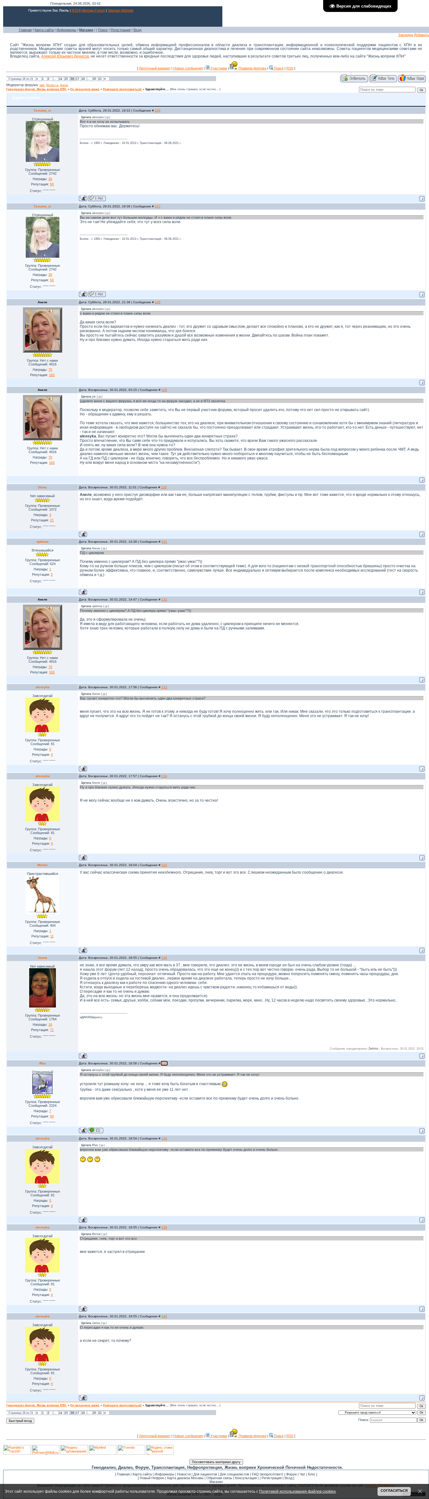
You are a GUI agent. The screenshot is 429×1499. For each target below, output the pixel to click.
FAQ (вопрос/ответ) (267, 1474)
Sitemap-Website (120, 10)
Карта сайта (44, 30)
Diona (42, 487)
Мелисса (52, 85)
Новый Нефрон (152, 1478)
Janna (42, 957)
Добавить (421, 35)
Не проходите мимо (85, 89)
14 (60, 78)
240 (164, 1316)
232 (164, 599)
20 (94, 78)
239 (164, 1227)
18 (83, 78)
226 (157, 110)
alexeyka (42, 687)
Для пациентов (205, 1474)
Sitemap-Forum (93, 10)
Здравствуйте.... (157, 89)
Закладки (405, 35)
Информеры (66, 30)
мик (42, 85)
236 (164, 957)
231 (164, 541)
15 (66, 78)
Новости (184, 1474)
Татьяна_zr (42, 110)
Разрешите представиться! (122, 89)
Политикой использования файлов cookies (297, 1491)
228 (157, 302)
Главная (25, 30)
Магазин (216, 1482)
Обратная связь (219, 1478)
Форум (291, 1474)
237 (164, 1063)
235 (164, 865)
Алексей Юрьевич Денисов (65, 56)
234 (164, 776)
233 (164, 687)
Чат (302, 1474)
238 (164, 1138)
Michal (42, 865)
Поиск (103, 30)
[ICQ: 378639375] (95, 1130)
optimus (42, 541)
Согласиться (394, 1490)
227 (157, 206)
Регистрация (121, 30)
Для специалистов (234, 1474)
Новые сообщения (188, 68)
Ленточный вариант (155, 68)
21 (100, 78)
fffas (42, 1063)
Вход (137, 30)
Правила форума (252, 68)
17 (77, 78)
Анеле (64, 85)
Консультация (246, 1478)
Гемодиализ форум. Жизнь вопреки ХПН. (36, 89)
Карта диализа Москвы (185, 1478)
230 (164, 487)
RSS (75, 10)
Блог (311, 1474)
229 (164, 390)
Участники (218, 68)
